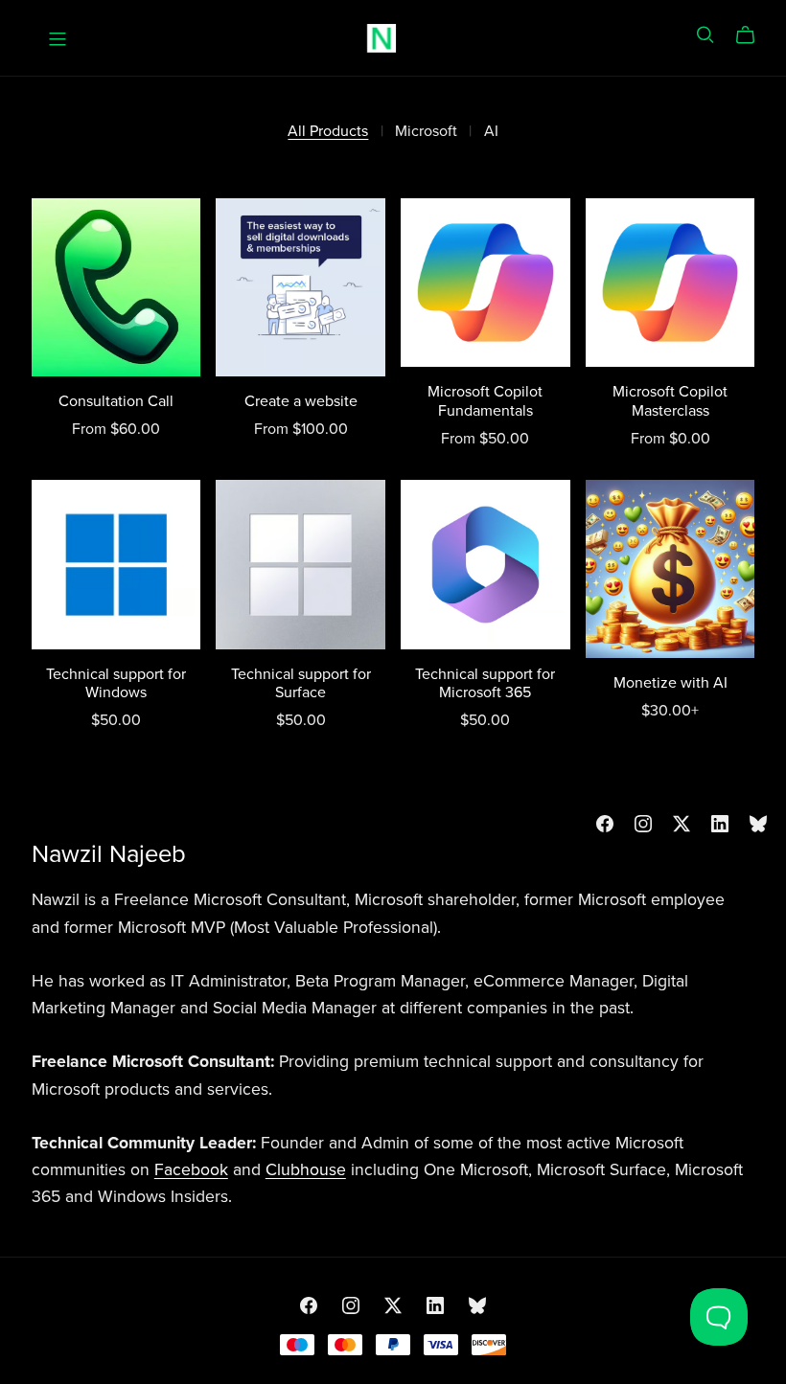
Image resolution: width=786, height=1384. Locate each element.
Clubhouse (306, 1170)
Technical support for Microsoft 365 (485, 683)
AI (491, 132)
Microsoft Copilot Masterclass (670, 401)
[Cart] (753, 35)
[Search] (705, 35)
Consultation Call (115, 401)
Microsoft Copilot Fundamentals (485, 401)
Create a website (301, 401)
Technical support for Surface (301, 683)
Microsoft (426, 132)
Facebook (191, 1170)
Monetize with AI (670, 682)
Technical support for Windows (116, 683)
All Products (328, 132)
